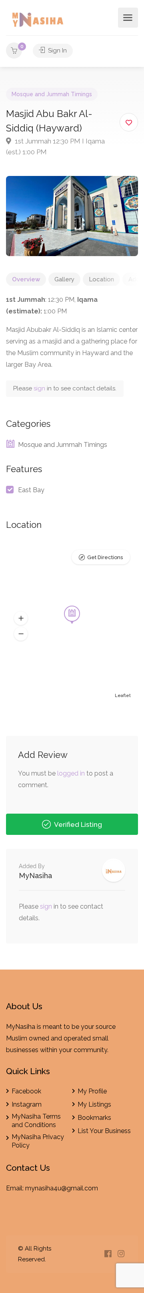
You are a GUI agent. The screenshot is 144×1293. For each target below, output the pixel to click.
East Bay (31, 490)
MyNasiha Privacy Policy (38, 1141)
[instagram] (121, 1254)
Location (101, 279)
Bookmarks (94, 1117)
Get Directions (105, 557)
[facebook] (108, 1254)
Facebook (26, 1091)
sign (40, 388)
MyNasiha (35, 875)
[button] (21, 618)
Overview (26, 279)
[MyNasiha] (38, 21)
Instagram (27, 1104)
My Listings (94, 1104)
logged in (71, 773)
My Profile (92, 1091)
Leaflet (123, 695)
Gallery (64, 279)
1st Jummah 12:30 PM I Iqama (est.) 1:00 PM (55, 146)
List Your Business (104, 1131)
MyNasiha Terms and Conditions (36, 1121)
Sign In (56, 50)
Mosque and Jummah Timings (52, 94)
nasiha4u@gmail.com (66, 1188)
